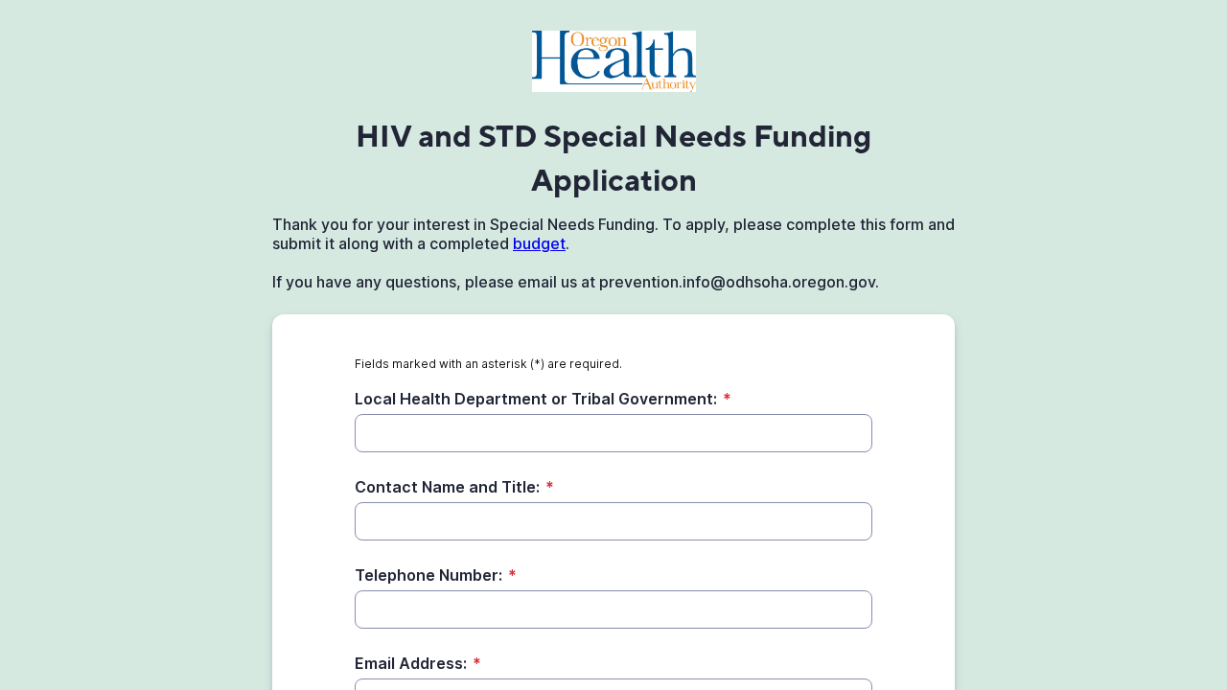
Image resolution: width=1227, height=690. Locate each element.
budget (539, 243)
